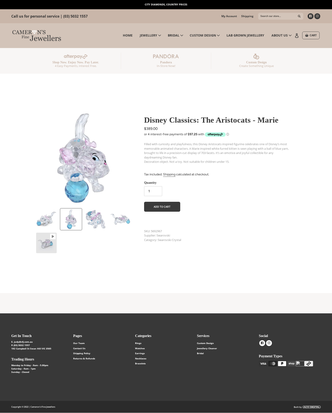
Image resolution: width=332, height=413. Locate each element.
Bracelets (140, 363)
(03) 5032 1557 (75, 16)
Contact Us (79, 348)
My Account (229, 16)
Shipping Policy (81, 353)
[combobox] (280, 16)
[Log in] (297, 35)
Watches (140, 348)
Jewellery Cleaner (207, 348)
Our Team (79, 343)
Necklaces (140, 358)
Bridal (200, 353)
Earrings (140, 353)
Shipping (247, 16)
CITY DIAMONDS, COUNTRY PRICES (166, 4)
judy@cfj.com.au (23, 341)
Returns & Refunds (84, 358)
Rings (138, 343)
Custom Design (205, 343)
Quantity (150, 182)
